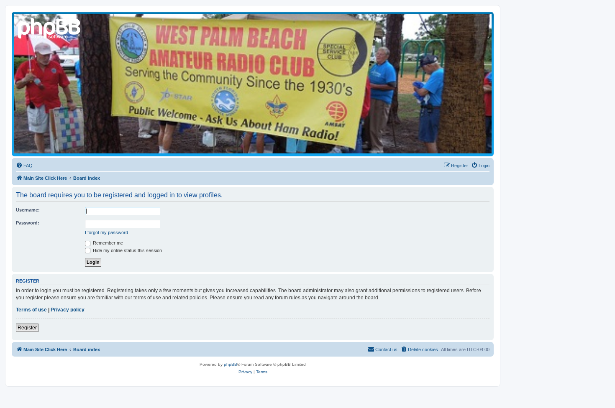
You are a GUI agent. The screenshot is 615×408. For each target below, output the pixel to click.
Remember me (107, 242)
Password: (27, 222)
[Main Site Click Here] (50, 27)
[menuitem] (24, 166)
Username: (28, 209)
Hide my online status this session (127, 250)
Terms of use (31, 310)
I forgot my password (106, 232)
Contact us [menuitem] (386, 349)
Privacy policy (68, 310)
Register (27, 328)
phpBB (230, 364)
